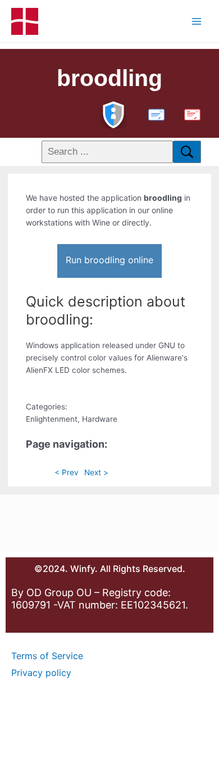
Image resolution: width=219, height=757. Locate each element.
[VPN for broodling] (113, 113)
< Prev (66, 472)
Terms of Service (47, 655)
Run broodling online (109, 259)
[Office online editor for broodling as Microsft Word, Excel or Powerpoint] (153, 113)
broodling (109, 78)
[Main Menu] (196, 21)
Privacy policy (41, 672)
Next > (96, 472)
